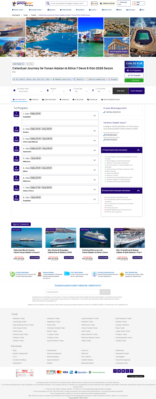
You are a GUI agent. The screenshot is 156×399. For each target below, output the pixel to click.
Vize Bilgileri (120, 357)
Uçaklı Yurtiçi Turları (123, 331)
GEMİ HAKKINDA (50, 99)
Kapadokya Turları (53, 322)
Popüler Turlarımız (122, 325)
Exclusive (131, 10)
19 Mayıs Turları (53, 337)
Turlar (25, 15)
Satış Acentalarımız (54, 353)
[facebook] (115, 371)
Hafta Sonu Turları (88, 325)
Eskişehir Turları (87, 322)
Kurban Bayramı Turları (124, 337)
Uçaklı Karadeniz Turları (90, 318)
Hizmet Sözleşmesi (123, 360)
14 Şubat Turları (53, 334)
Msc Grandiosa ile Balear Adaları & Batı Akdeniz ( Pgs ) (129, 251)
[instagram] (123, 371)
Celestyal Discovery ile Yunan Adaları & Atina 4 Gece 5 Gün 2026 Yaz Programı (95, 252)
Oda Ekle (120, 91)
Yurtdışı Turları (36, 10)
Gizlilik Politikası (87, 360)
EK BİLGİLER (78, 99)
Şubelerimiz (17, 363)
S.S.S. (15, 357)
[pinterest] (131, 371)
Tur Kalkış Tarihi (23, 89)
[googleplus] (127, 371)
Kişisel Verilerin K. (53, 360)
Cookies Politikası (19, 360)
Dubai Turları (17, 331)
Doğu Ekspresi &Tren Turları (23, 325)
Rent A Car (108, 10)
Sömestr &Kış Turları (20, 334)
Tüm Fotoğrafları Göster (118, 52)
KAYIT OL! (105, 292)
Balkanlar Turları (19, 318)
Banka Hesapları (53, 357)
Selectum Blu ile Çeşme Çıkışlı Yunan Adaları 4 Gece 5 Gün (27, 252)
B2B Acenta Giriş (122, 3)
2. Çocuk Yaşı (100, 89)
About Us (84, 350)
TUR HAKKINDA (20, 99)
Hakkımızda (120, 350)
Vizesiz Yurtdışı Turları (89, 328)
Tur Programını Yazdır (135, 71)
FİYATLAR (34, 99)
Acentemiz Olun (122, 363)
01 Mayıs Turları (121, 334)
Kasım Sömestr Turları (55, 341)
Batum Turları (52, 331)
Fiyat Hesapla (136, 91)
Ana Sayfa (16, 15)
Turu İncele (34, 257)
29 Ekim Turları (18, 341)
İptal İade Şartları (87, 363)
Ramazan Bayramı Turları (90, 337)
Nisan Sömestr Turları (89, 334)
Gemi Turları (85, 331)
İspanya (52, 10)
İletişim (49, 363)
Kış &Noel (80, 10)
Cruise (93, 10)
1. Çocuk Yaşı (77, 89)
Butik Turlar (51, 325)
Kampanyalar (52, 350)
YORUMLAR (93, 99)
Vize (142, 10)
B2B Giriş (84, 353)
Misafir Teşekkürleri (20, 353)
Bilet (120, 10)
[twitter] (119, 371)
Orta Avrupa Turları (20, 328)
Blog (14, 350)
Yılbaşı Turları (86, 341)
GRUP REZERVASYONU (111, 99)
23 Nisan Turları (18, 337)
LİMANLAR (65, 99)
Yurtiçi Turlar (18, 10)
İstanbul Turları (121, 322)
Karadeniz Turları (53, 318)
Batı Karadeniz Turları (123, 318)
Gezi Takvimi (86, 357)
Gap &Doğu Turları (19, 322)
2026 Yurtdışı (66, 10)
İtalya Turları (120, 328)
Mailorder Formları (122, 353)
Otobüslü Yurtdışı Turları (56, 328)
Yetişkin (53, 89)
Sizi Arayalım (135, 75)
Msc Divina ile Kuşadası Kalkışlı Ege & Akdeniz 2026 (60, 251)
